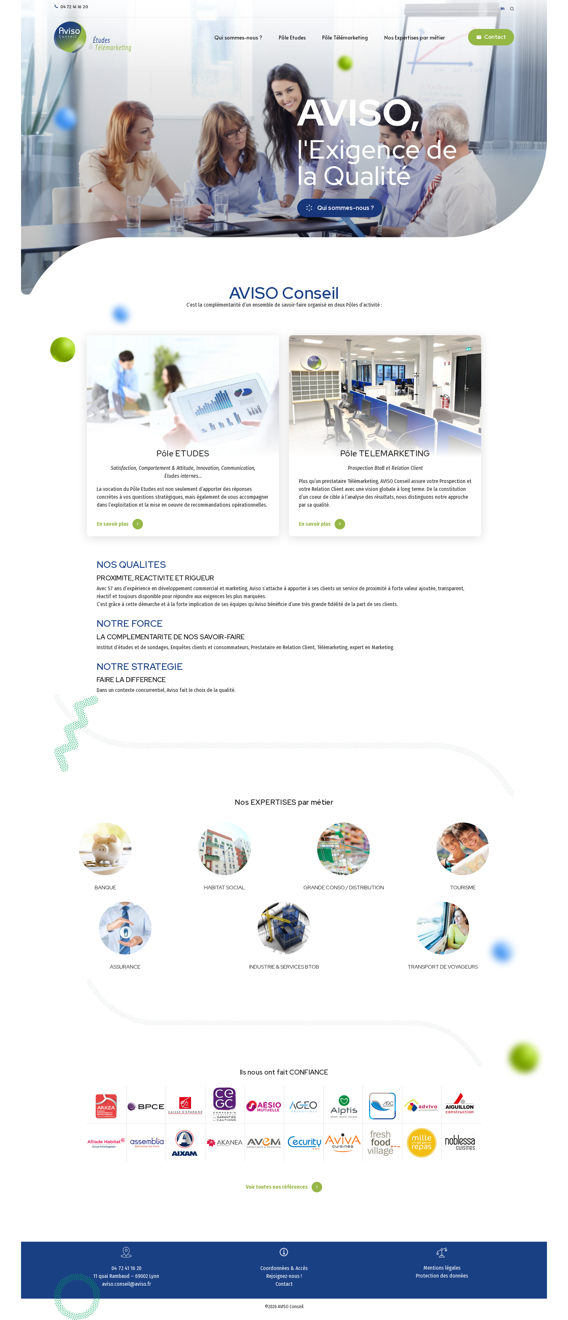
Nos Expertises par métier (414, 37)
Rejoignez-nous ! (284, 1276)
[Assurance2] (125, 928)
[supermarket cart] (343, 849)
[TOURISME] (463, 849)
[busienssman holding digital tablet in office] (183, 402)
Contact (284, 1284)
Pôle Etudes (292, 37)
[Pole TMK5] (385, 402)
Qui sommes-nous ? (238, 37)
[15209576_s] (284, 928)
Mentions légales (442, 1268)
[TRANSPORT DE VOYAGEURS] (442, 928)
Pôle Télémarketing (345, 37)
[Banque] (105, 849)
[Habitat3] (224, 849)
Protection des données (442, 1276)
